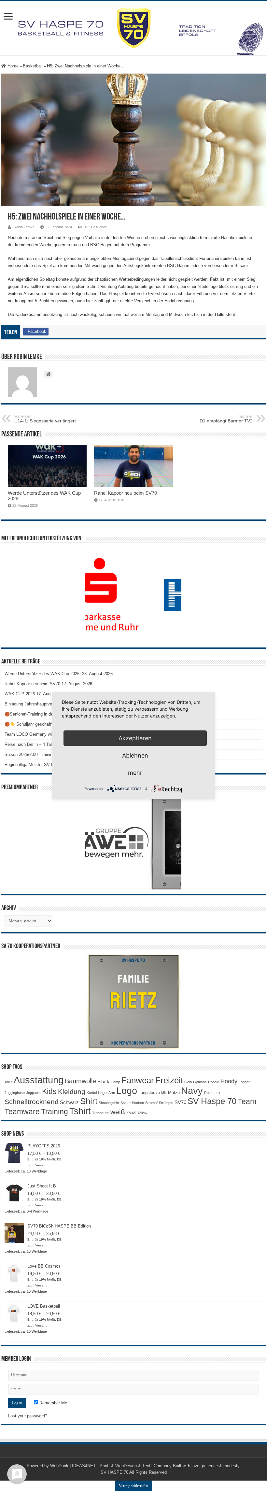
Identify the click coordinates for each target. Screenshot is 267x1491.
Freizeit (169, 1080)
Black (103, 1081)
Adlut (8, 1082)
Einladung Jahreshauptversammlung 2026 (44, 704)
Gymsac (200, 1082)
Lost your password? (27, 1415)
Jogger (244, 1082)
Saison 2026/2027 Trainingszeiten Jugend (44, 754)
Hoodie (213, 1082)
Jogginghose (15, 1093)
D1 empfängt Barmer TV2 (226, 418)
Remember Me (52, 1402)
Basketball (33, 66)
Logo (126, 1091)
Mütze (174, 1092)
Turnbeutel (100, 1113)
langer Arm (106, 1093)
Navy (192, 1091)
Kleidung (71, 1092)
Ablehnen (135, 755)
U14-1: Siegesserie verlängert (45, 418)
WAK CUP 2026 (20, 693)
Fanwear (137, 1080)
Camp (115, 1082)
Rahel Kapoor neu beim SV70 (125, 493)
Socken (138, 1103)
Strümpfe (166, 1103)
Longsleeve (149, 1092)
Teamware (22, 1112)
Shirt (88, 1101)
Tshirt (80, 1111)
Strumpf (151, 1103)
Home (12, 66)
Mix (164, 1093)
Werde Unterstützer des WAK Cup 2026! (43, 673)
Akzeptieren (135, 738)
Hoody (228, 1081)
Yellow (142, 1113)
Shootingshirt (109, 1103)
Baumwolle (80, 1081)
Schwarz (69, 1102)
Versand (41, 1165)
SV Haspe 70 (212, 1101)
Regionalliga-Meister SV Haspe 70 (37, 764)
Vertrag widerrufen (133, 1486)
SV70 (180, 1102)
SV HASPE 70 (114, 1472)
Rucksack (212, 1093)
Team (247, 1102)
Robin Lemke (24, 227)
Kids (49, 1091)
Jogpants (33, 1093)
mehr (135, 772)
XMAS (131, 1113)
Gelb (188, 1082)
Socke (125, 1103)
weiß (117, 1112)
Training (54, 1111)
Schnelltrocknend (32, 1101)
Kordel (92, 1093)
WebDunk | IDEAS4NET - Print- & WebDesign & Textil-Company (111, 1465)
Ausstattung (38, 1079)
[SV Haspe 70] (133, 28)
